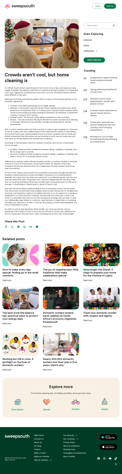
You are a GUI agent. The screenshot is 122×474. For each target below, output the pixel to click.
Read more (6, 280)
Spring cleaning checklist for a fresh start (103, 90)
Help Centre (39, 435)
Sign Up (110, 6)
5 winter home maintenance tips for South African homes (103, 113)
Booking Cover (69, 449)
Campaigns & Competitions (74, 453)
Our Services (68, 435)
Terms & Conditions (71, 446)
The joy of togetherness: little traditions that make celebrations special (60, 272)
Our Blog (37, 446)
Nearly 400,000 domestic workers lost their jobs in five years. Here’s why (60, 361)
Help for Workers (41, 460)
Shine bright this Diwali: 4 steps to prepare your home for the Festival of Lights (99, 272)
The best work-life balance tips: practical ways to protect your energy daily (20, 315)
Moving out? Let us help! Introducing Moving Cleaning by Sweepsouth (103, 139)
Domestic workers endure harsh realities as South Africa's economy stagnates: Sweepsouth (60, 317)
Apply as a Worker (41, 456)
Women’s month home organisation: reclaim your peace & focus (102, 101)
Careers (37, 449)
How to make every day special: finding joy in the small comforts (20, 272)
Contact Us (38, 439)
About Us (38, 442)
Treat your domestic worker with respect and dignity (100, 314)
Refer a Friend (40, 453)
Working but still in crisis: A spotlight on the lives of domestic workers (17, 361)
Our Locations (69, 439)
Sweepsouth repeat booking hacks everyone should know (103, 80)
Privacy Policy (69, 442)
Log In (98, 6)
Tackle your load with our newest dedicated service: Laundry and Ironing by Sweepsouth (102, 126)
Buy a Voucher (69, 456)
